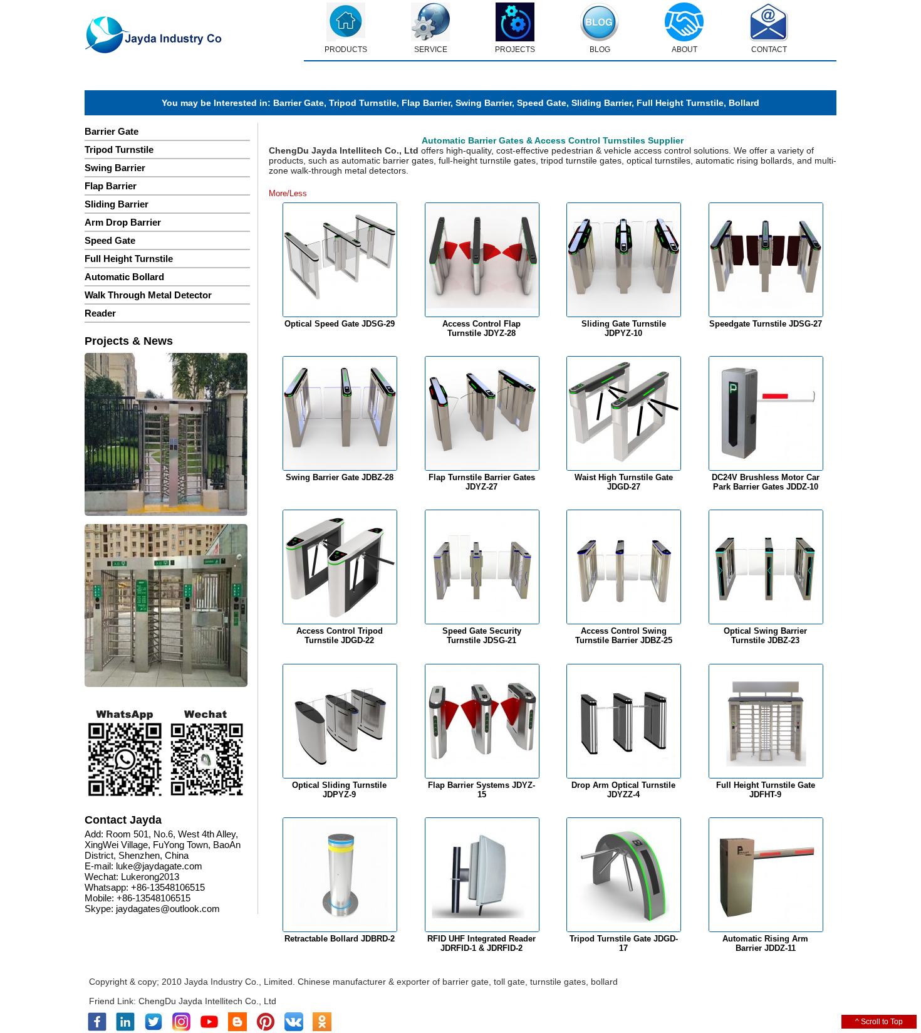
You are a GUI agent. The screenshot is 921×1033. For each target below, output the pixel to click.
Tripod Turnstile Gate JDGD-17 (624, 943)
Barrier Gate (298, 103)
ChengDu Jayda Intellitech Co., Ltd (207, 1001)
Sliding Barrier (601, 103)
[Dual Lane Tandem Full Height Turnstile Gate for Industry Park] (166, 606)
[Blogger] (237, 1028)
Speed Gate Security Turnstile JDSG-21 (481, 635)
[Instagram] (181, 1028)
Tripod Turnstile (363, 103)
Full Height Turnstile (680, 103)
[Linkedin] (125, 1028)
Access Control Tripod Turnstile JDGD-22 (339, 635)
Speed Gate (541, 103)
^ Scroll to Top (879, 1021)
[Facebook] (97, 1028)
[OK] (322, 1028)
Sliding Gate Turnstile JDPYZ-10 (623, 328)
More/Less (288, 193)
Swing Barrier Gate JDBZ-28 (339, 477)
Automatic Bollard (124, 276)
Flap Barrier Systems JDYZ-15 (481, 789)
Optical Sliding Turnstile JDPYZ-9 (339, 789)
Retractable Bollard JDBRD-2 (339, 938)
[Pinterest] (265, 1028)
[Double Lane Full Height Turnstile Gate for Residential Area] (166, 435)
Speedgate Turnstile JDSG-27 (765, 323)
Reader (100, 313)
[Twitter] (153, 1028)
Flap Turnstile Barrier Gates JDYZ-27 (482, 482)
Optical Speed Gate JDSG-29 (339, 323)
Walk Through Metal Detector (148, 295)
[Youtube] (209, 1028)
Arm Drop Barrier (123, 222)
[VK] (293, 1028)
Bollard (744, 103)
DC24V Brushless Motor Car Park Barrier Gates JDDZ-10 (766, 482)
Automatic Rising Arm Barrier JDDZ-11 (765, 943)
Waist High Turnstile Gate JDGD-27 (624, 482)
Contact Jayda (123, 820)
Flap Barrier (426, 103)
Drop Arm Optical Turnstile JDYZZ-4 (623, 789)
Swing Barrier (483, 103)
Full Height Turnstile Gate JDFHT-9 (765, 789)
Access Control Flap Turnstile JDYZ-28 (481, 328)
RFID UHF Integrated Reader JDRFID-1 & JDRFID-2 (481, 943)
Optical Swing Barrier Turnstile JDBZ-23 (765, 635)
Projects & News (129, 341)
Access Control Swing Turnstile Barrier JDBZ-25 (623, 635)
